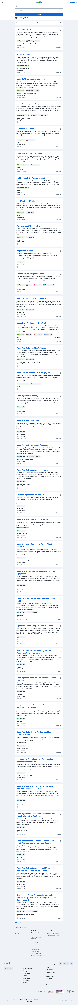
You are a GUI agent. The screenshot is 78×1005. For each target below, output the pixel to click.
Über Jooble (26, 966)
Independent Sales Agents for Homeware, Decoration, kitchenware (34, 706)
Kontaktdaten (26, 973)
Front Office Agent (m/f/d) (27, 104)
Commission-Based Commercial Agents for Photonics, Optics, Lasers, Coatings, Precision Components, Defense (36, 897)
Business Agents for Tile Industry (30, 495)
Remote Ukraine (35, 951)
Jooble (72, 1000)
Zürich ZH (17, 933)
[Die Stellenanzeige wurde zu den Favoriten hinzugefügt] (60, 29)
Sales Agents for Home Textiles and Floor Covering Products (34, 733)
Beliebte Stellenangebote (53, 933)
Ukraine (33, 945)
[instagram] (64, 963)
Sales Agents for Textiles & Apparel (31, 348)
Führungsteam (26, 971)
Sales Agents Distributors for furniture (32, 470)
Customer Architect (25, 129)
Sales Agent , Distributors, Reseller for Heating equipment (36, 572)
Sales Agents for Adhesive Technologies (33, 445)
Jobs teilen (37, 966)
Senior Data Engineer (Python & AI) (31, 323)
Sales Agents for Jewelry (27, 395)
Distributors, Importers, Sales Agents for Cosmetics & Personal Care (33, 651)
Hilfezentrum (26, 978)
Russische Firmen (35, 940)
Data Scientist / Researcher (28, 226)
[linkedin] (71, 963)
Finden (39, 14)
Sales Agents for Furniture (27, 420)
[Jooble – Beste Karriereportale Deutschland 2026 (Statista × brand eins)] (60, 992)
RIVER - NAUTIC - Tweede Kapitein (31, 178)
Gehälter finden (50, 976)
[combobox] (7, 1000)
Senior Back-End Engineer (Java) (30, 273)
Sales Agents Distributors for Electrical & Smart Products (36, 679)
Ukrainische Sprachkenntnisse (38, 955)
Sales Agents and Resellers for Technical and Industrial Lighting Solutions (35, 814)
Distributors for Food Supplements (31, 298)
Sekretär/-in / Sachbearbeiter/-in (30, 79)
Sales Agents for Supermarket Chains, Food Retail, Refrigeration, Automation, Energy (35, 842)
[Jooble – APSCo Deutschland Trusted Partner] (50, 992)
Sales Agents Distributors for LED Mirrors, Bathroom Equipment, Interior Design (34, 869)
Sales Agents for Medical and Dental (32, 519)
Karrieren (25, 975)
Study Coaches (23, 54)
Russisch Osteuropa (36, 953)
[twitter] (67, 963)
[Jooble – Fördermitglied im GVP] (70, 992)
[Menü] (2, 2)
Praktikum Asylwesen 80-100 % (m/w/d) (33, 373)
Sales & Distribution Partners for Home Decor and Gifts (35, 599)
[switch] (61, 23)
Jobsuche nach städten (53, 935)
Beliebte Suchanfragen (20, 927)
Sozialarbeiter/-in (23, 29)
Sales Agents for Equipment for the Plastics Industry (35, 545)
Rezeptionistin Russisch (36, 947)
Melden (59, 47)
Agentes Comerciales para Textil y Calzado (34, 626)
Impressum (29, 1001)
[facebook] (60, 963)
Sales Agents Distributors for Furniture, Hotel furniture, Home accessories (35, 787)
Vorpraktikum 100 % (25, 251)
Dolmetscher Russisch (36, 935)
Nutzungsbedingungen (19, 999)
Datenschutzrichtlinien (32, 999)
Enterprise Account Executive (29, 153)
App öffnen (73, 2)
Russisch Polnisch (35, 949)
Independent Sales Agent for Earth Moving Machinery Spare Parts (34, 760)
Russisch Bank (34, 942)
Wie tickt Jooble (27, 968)
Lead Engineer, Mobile (25, 201)
